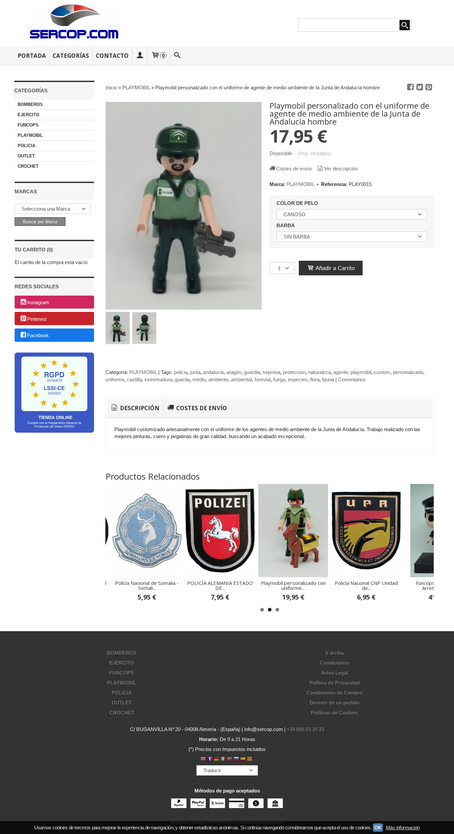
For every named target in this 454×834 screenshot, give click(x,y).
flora (314, 379)
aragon (233, 372)
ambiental (241, 379)
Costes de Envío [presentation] (201, 408)
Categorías (71, 55)
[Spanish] (243, 759)
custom (382, 372)
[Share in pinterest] (428, 87)
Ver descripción (341, 168)
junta (195, 372)
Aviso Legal (334, 673)
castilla (134, 379)
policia (180, 372)
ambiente (218, 379)
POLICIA (26, 145)
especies (297, 379)
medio (199, 379)
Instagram (38, 302)
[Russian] (236, 759)
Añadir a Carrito (334, 268)
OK (378, 827)
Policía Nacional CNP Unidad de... (366, 585)
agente (340, 372)
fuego (279, 379)
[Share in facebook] (410, 87)
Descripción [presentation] (139, 408)
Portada (32, 55)
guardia (252, 372)
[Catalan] (250, 759)
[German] (216, 759)
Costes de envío (294, 168)
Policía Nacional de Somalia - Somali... (147, 585)
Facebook (38, 335)
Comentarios (352, 379)
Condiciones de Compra (334, 692)
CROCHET (28, 166)
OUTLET (26, 155)
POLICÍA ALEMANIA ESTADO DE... (220, 585)
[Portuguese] (229, 759)
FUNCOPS (28, 125)
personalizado (408, 372)
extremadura (158, 379)
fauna (328, 379)
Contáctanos (334, 663)
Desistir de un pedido (334, 702)
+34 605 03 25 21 (305, 729)
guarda (182, 379)
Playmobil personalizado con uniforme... (293, 585)
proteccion (294, 372)
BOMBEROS (30, 104)
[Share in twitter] (419, 87)
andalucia (213, 372)
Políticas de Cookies (334, 712)
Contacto (112, 55)
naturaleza (319, 372)
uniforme (114, 379)
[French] (209, 759)
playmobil (361, 372)
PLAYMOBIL (30, 135)
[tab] (134, 408)
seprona (271, 372)
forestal (263, 379)
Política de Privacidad (334, 683)
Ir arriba (334, 653)
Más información (403, 827)
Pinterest (37, 319)
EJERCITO (28, 114)
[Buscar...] (177, 55)
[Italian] (223, 759)
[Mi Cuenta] (140, 55)
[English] (203, 759)
